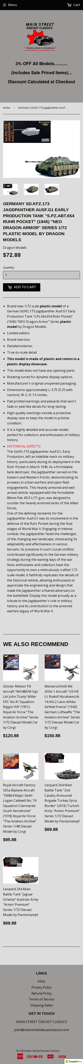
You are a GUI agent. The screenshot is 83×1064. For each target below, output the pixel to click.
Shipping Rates (41, 1005)
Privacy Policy (41, 987)
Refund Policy (41, 993)
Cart (76, 5)
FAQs (41, 981)
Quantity (8, 267)
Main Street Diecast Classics (43, 1051)
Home (6, 107)
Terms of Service (41, 999)
